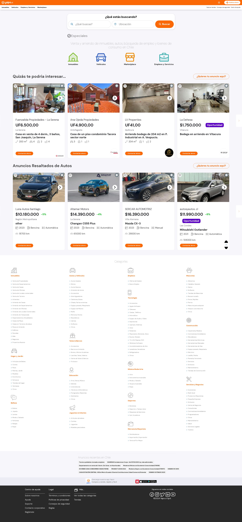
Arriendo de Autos (77, 290)
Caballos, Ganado (194, 284)
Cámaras (133, 309)
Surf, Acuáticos (135, 415)
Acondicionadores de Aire (139, 346)
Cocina (14, 365)
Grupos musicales (136, 384)
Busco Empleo (134, 284)
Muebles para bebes (78, 427)
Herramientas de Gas (195, 346)
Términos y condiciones (59, 495)
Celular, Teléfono (135, 312)
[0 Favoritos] (15, 86)
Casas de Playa (17, 321)
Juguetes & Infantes (77, 413)
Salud (190, 424)
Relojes (14, 424)
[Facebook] (151, 494)
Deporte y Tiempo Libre (138, 409)
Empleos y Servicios (28, 7)
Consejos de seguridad (223, 7)
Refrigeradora (134, 352)
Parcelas (15, 333)
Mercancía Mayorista (137, 429)
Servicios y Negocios (194, 384)
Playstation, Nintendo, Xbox (139, 334)
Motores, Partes (76, 315)
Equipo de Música (77, 309)
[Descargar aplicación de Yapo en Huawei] (137, 481)
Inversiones (192, 390)
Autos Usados (76, 281)
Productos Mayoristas (195, 396)
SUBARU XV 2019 (173, 469)
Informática (133, 315)
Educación (73, 375)
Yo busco (74, 361)
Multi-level (191, 393)
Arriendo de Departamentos (22, 306)
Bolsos (14, 408)
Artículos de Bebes (19, 361)
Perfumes (15, 421)
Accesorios (75, 293)
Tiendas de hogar (18, 383)
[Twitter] (162, 494)
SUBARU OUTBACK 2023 (157, 472)
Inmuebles (5, 7)
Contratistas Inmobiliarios (197, 334)
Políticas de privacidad (59, 499)
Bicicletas (133, 406)
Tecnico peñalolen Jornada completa (91, 462)
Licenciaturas (75, 387)
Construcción (192, 325)
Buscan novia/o (193, 296)
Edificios (15, 330)
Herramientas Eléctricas (196, 340)
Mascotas (190, 276)
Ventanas (15, 386)
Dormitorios (16, 377)
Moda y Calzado (18, 417)
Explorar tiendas (211, 7)
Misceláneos (192, 337)
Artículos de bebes (77, 418)
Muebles (15, 374)
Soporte (28, 503)
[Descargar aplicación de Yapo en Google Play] (152, 481)
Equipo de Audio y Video (138, 319)
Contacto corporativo (35, 508)
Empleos (131, 276)
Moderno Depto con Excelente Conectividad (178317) (147, 469)
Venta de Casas (17, 287)
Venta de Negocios (194, 405)
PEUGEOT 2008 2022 (118, 469)
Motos (73, 284)
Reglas (52, 508)
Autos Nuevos (76, 287)
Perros (190, 302)
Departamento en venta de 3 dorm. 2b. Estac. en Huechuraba (99, 465)
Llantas (73, 321)
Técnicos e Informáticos (79, 390)
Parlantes (133, 331)
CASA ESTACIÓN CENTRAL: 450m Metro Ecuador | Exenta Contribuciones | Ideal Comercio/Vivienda (112, 472)
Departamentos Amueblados (22, 318)
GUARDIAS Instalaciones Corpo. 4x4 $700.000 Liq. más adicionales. (130, 462)
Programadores (193, 414)
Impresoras (133, 322)
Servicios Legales (194, 427)
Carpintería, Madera (195, 331)
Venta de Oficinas (18, 290)
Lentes (14, 414)
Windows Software (136, 343)
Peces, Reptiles (193, 299)
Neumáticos (75, 318)
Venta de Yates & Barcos (79, 358)
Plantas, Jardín (17, 371)
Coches (73, 421)
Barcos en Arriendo (77, 349)
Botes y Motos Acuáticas (80, 352)
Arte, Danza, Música (78, 381)
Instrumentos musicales (138, 378)
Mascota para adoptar (196, 306)
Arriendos (15, 299)
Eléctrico (191, 352)
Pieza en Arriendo (18, 327)
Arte (131, 375)
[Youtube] (173, 494)
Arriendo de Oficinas (19, 309)
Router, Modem (135, 337)
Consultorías (192, 408)
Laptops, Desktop (136, 325)
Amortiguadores (76, 296)
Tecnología (132, 298)
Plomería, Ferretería (194, 358)
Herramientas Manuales (196, 343)
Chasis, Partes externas (79, 302)
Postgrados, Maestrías (79, 393)
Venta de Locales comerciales (22, 293)
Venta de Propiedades (20, 281)
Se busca (15, 380)
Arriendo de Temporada (20, 315)
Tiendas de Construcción (196, 371)
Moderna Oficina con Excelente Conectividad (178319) (141, 465)
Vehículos (14, 7)
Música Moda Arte (135, 369)
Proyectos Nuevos (18, 342)
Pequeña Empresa (194, 399)
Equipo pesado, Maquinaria (80, 306)
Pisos (14, 368)
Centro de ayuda (235, 7)
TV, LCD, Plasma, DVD (137, 340)
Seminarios (74, 396)
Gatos (190, 287)
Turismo (190, 430)
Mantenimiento (193, 368)
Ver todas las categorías (85, 495)
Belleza (14, 403)
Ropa (14, 427)
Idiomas (73, 384)
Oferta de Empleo (136, 281)
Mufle (73, 312)
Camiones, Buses (77, 299)
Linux (131, 328)
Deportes (132, 401)
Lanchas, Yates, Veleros (79, 355)
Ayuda (28, 499)
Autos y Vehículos (76, 276)
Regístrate (29, 512)
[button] (60, 98)
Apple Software (135, 306)
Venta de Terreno (18, 296)
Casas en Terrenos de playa (22, 324)
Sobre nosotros (32, 495)
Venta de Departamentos (21, 284)
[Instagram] (157, 494)
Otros (14, 389)
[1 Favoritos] (70, 86)
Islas (13, 336)
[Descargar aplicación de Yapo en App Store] (143, 481)
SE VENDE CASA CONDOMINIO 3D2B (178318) (93, 469)
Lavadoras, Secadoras (137, 349)
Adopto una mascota (195, 309)
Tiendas (77, 499)
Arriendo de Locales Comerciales (23, 312)
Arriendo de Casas (18, 302)
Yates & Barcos (75, 341)
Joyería (14, 411)
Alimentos (191, 281)
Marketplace (42, 7)
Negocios (15, 339)
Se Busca (74, 324)
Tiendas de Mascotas (195, 293)
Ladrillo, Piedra (193, 355)
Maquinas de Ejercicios (137, 412)
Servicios (191, 361)
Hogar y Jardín (17, 356)
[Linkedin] (167, 494)
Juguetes (74, 424)
